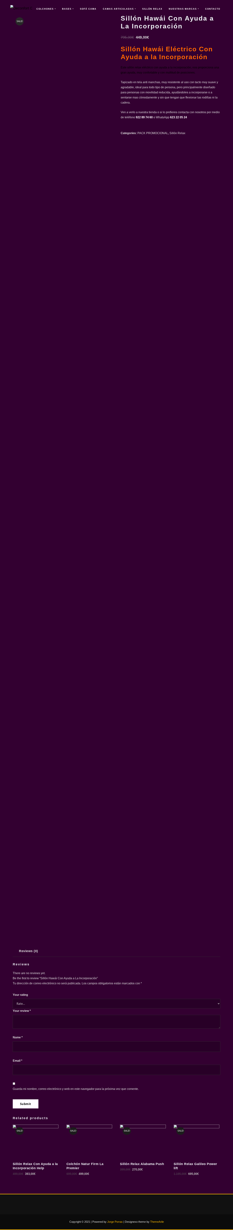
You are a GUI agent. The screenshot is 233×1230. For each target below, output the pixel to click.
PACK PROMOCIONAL (152, 133)
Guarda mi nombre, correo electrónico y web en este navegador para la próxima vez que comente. (76, 1088)
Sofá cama (88, 9)
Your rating (20, 994)
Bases (67, 9)
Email (17, 1060)
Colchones (45, 9)
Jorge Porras (115, 1221)
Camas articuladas (119, 9)
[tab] (28, 952)
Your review (22, 1010)
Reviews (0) (28, 951)
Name (18, 1037)
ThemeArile (157, 1221)
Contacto (212, 9)
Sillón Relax (152, 9)
